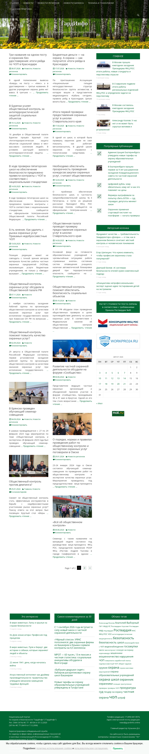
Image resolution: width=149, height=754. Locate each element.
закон (101, 650)
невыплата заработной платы (118, 660)
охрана (113, 667)
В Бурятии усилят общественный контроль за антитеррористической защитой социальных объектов (26, 112)
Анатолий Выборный (127, 622)
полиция (116, 684)
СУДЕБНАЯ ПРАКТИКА (21, 9)
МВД (101, 630)
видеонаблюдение (114, 646)
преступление (126, 684)
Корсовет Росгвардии (130, 626)
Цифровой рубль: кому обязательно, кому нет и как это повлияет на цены (124, 187)
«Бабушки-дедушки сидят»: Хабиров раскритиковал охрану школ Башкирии (72, 672)
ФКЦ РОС (103, 634)
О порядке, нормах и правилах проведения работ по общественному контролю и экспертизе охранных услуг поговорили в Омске (72, 446)
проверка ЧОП (113, 688)
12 (112, 378)
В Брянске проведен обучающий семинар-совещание (23, 411)
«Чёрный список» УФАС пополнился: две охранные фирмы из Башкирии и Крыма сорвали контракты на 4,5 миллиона (74, 644)
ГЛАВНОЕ (14, 3)
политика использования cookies (54, 748)
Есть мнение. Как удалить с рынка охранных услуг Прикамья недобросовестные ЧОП (28, 234)
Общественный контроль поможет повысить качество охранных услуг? (27, 335)
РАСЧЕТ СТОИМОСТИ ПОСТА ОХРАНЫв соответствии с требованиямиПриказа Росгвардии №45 (118, 307)
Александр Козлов (107, 623)
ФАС (134, 630)
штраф (121, 697)
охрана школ (109, 679)
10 (100, 378)
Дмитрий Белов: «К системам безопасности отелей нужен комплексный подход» (117, 270)
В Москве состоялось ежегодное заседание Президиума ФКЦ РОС (123, 108)
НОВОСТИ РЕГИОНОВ (48, 3)
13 (118, 378)
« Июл (99, 403)
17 (100, 383)
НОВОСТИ (28, 3)
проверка (103, 688)
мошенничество (109, 656)
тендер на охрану (113, 691)
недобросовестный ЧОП (108, 664)
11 (106, 378)
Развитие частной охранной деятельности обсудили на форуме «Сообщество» (70, 369)
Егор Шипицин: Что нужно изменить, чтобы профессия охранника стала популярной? (115, 255)
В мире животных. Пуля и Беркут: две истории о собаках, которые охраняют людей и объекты (29, 650)
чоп (113, 697)
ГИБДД (105, 626)
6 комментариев (18, 492)
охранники (106, 683)
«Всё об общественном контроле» (67, 523)
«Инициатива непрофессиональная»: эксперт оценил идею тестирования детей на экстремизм (117, 286)
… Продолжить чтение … (78, 101)
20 (118, 383)
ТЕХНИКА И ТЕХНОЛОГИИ (101, 3)
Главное (28, 489)
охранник (126, 679)
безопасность (123, 638)
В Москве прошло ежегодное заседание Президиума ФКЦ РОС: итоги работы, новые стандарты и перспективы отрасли (115, 68)
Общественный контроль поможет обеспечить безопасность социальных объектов (70, 291)
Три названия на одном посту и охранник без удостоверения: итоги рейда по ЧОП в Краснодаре (28, 59)
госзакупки (131, 646)
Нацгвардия (108, 631)
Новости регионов (76, 456)
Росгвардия (122, 630)
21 (124, 383)
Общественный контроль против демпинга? (25, 483)
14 (124, 378)
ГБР (100, 626)
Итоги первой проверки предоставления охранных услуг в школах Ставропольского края (70, 116)
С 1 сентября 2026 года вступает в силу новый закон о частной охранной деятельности (73, 629)
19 (112, 383)
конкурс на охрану (124, 650)
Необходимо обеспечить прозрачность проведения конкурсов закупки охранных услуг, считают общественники (72, 170)
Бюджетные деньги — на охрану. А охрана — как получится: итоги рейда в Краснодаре (69, 59)
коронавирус (104, 653)
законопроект (110, 650)
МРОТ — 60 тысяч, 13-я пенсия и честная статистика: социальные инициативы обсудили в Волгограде (72, 659)
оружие (103, 667)
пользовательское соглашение (91, 748)
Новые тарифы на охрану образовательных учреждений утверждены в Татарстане (71, 684)
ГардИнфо (74, 23)
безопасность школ (111, 642)
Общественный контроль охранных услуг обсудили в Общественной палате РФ (26, 287)
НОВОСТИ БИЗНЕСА (74, 3)
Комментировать (19, 74)
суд (101, 692)
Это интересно (30, 616)
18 (106, 383)
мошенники (116, 653)
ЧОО (110, 634)
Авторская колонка (118, 228)
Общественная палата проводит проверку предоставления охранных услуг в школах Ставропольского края (70, 230)
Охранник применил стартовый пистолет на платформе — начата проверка (124, 212)
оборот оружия (125, 664)
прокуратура (128, 687)
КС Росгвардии (114, 626)
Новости (28, 68)
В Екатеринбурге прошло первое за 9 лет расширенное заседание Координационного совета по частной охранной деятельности (123, 172)
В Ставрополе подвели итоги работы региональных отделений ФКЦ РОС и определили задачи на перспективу (117, 89)
